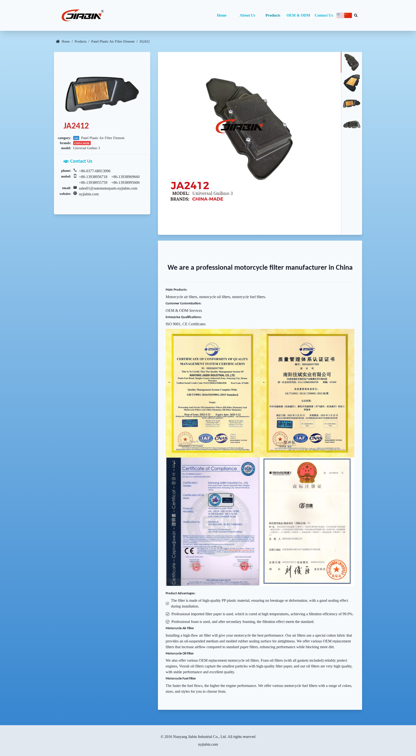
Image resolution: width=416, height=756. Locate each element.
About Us (247, 15)
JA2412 (144, 41)
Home (222, 15)
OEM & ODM (298, 15)
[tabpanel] (249, 143)
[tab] (351, 62)
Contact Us (324, 15)
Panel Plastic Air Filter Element (113, 41)
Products (273, 15)
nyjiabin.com (89, 194)
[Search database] (356, 15)
